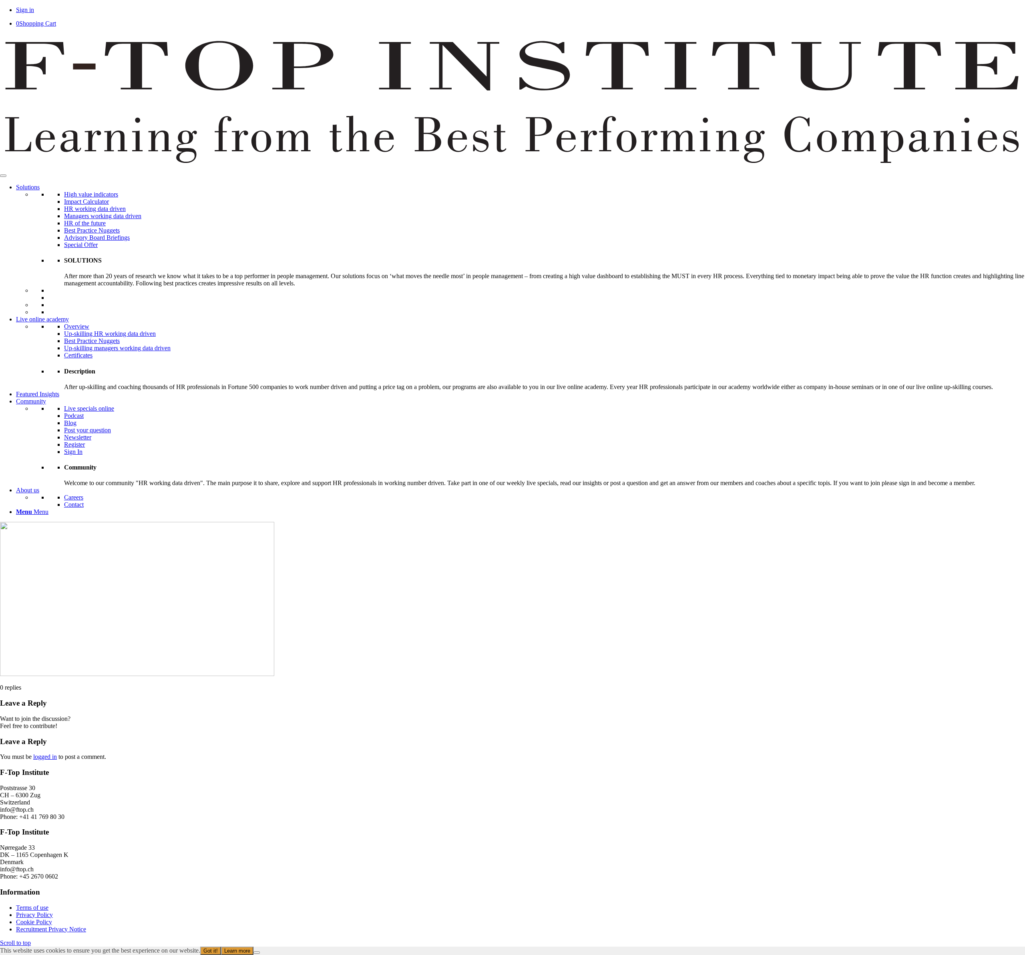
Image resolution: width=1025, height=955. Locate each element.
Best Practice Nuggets (92, 230)
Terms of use (32, 907)
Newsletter (77, 437)
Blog (70, 422)
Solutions (28, 187)
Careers (73, 497)
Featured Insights (37, 394)
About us (27, 490)
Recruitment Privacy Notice (51, 929)
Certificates (78, 355)
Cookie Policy (34, 922)
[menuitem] (520, 512)
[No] (256, 952)
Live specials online (89, 408)
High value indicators (91, 194)
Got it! (210, 951)
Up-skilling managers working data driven (117, 348)
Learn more (237, 951)
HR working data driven (95, 208)
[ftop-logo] (512, 166)
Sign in (25, 9)
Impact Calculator (86, 201)
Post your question (87, 430)
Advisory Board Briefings (97, 237)
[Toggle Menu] (3, 176)
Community (31, 401)
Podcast (74, 415)
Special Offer (81, 244)
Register (74, 444)
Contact (74, 504)
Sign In (73, 451)
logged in (45, 756)
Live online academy (42, 319)
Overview (76, 326)
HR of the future (85, 223)
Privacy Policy (34, 914)
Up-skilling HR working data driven (110, 333)
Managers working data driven (102, 216)
